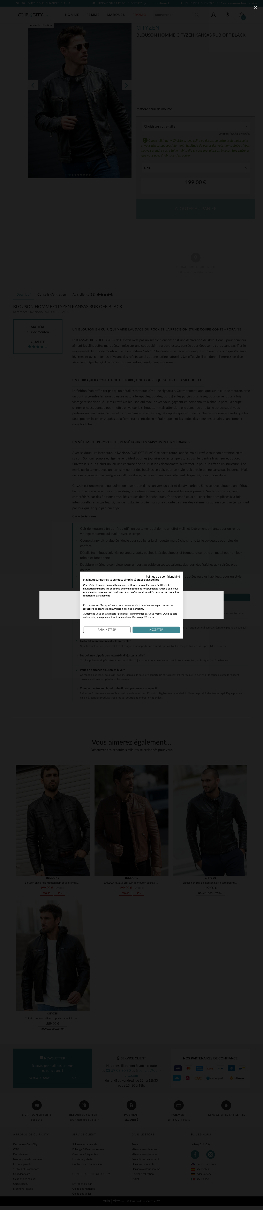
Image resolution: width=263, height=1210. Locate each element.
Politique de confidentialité (163, 576)
